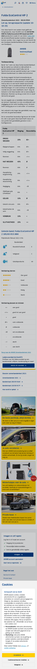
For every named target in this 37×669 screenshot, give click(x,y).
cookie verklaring (9, 648)
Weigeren (17, 665)
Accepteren (17, 655)
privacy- (24, 646)
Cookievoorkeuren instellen (17, 660)
